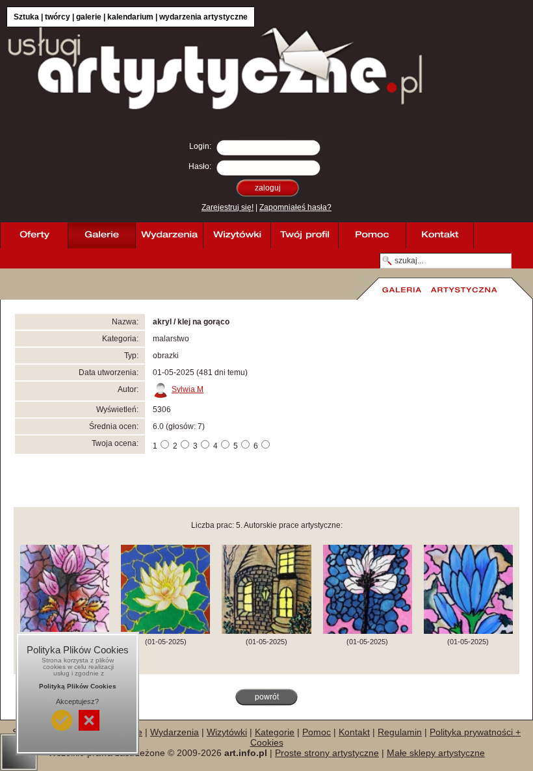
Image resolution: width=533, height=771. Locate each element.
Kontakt (354, 732)
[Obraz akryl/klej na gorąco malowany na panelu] (64, 631)
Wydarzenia (174, 732)
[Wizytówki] (236, 235)
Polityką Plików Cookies (77, 686)
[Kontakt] (439, 235)
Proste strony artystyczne (327, 753)
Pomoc (316, 732)
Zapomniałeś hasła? (295, 207)
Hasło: (199, 166)
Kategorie (274, 732)
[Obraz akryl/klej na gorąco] (367, 631)
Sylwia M (187, 389)
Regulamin (400, 732)
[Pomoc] (372, 235)
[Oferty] (34, 235)
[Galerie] (101, 235)
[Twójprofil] (304, 235)
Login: (200, 146)
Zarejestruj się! (228, 207)
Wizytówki (227, 732)
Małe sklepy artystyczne (436, 753)
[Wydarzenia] (169, 235)
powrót (267, 696)
